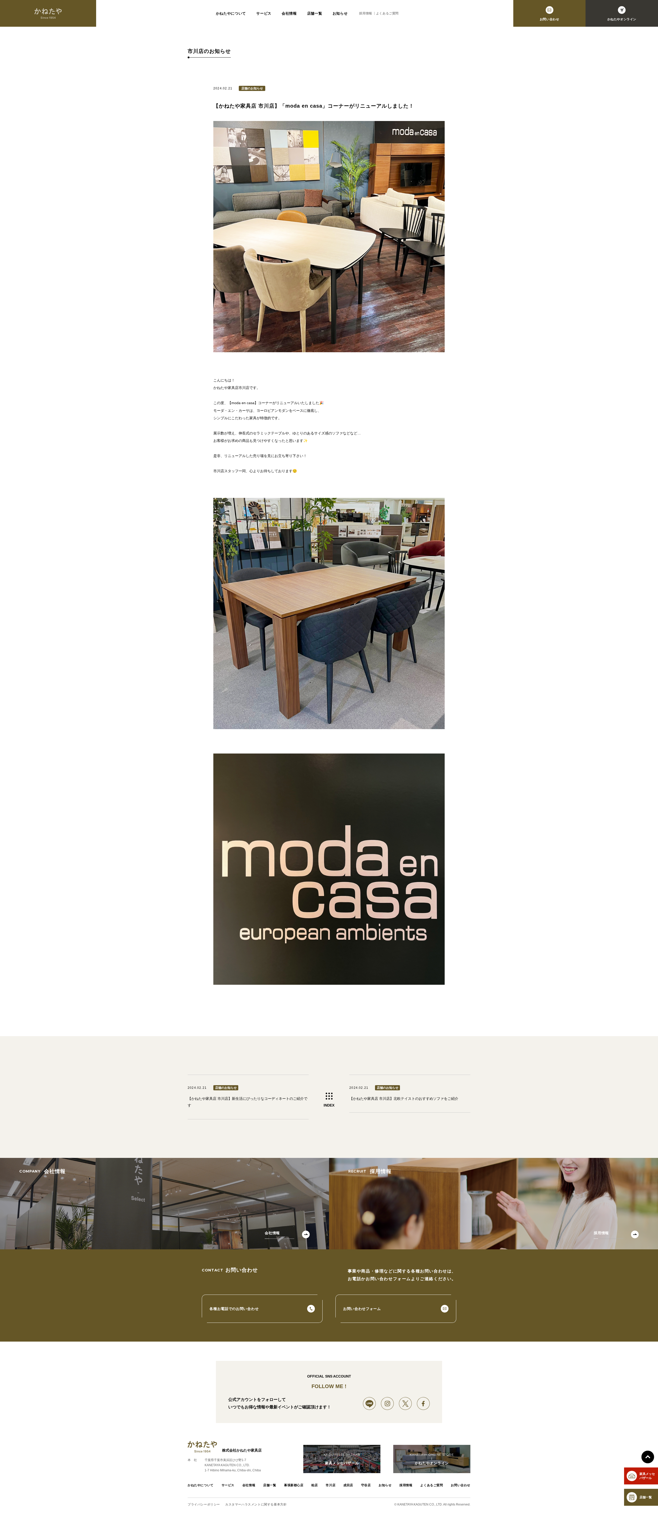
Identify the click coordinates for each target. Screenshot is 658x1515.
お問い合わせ (460, 1485)
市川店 (330, 1485)
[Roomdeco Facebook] (423, 1403)
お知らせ (340, 13)
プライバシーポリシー (204, 1504)
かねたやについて (231, 13)
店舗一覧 (314, 13)
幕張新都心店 (294, 1485)
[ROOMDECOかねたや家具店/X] (405, 1403)
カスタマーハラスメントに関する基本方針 (256, 1504)
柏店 (314, 1485)
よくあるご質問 (387, 13)
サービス (263, 13)
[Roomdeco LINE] (369, 1403)
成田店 (348, 1485)
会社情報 (289, 13)
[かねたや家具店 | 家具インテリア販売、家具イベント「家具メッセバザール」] (48, 13)
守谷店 (366, 1485)
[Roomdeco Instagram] (387, 1403)
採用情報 (365, 13)
